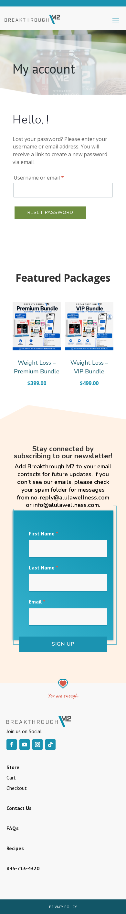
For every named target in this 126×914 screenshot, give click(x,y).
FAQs (12, 828)
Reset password (50, 212)
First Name (43, 533)
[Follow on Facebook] (11, 744)
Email (37, 601)
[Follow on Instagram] (37, 744)
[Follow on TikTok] (50, 744)
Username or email (49, 177)
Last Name (43, 567)
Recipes (15, 848)
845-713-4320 (22, 868)
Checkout (16, 788)
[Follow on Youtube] (24, 744)
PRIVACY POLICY (63, 906)
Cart (11, 777)
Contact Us (19, 808)
